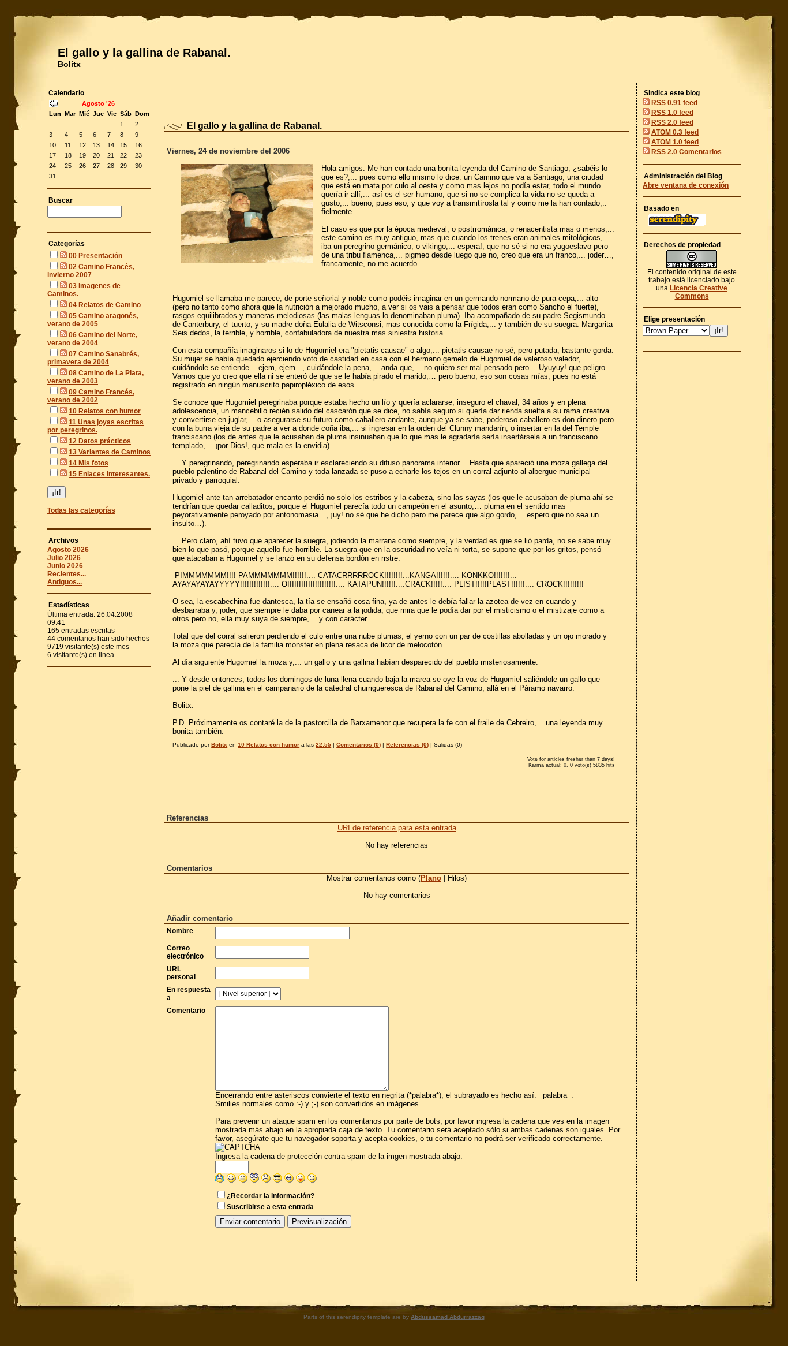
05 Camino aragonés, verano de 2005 (92, 320)
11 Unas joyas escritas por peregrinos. (95, 426)
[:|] (242, 1180)
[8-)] (277, 1180)
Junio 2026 (65, 566)
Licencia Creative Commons (698, 292)
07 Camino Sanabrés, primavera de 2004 (93, 358)
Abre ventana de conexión (686, 185)
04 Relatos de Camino (105, 305)
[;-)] (312, 1180)
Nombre (180, 931)
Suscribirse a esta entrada (270, 1207)
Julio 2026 (64, 558)
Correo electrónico (185, 952)
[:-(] (266, 1180)
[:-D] (289, 1180)
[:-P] (300, 1180)
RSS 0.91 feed (674, 103)
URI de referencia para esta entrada (396, 827)
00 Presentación (95, 256)
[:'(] (219, 1180)
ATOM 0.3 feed (675, 132)
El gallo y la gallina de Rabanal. (144, 52)
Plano (431, 878)
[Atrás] (53, 104)
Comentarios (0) (358, 744)
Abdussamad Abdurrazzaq (448, 1317)
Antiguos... (64, 582)
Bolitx (69, 64)
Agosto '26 (98, 103)
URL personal (181, 973)
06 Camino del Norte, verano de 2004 (92, 339)
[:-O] (254, 1180)
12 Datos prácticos (100, 441)
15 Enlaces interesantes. (109, 474)
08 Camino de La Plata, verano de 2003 (95, 377)
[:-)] (231, 1180)
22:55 (323, 744)
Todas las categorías (81, 510)
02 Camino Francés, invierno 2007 (90, 271)
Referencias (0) (407, 744)
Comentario (186, 1010)
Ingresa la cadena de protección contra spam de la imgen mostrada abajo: (339, 1156)
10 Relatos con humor (105, 411)
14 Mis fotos (88, 463)
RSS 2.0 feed (672, 122)
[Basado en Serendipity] (677, 223)
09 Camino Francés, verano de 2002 (90, 396)
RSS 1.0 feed (672, 113)
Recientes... (66, 574)
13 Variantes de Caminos (110, 452)
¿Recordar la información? (270, 1196)
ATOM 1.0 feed (675, 142)
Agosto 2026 (68, 550)
